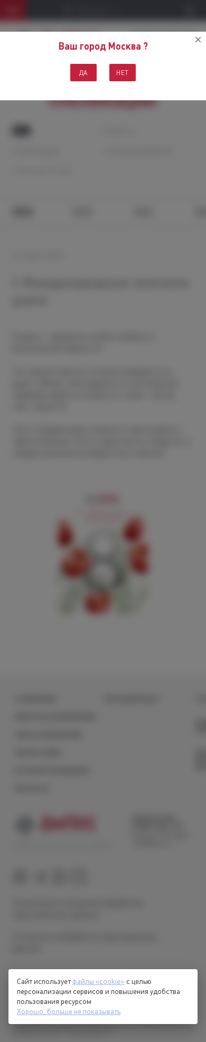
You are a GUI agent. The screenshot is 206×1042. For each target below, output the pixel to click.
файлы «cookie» (98, 981)
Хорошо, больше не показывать (68, 1011)
